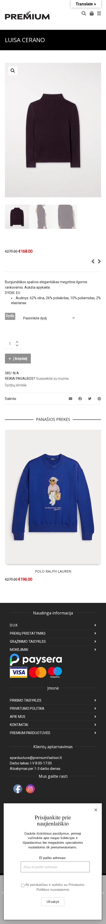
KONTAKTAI (19, 725)
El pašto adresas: (52, 858)
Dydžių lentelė (15, 385)
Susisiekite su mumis (52, 378)
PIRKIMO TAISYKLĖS (25, 700)
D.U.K (14, 625)
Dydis (10, 316)
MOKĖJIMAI (19, 650)
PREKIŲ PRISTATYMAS (28, 633)
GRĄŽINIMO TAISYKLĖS (28, 642)
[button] (12, 70)
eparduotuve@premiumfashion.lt (36, 758)
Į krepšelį (20, 359)
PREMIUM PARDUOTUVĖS (30, 733)
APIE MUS (17, 717)
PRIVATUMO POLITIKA (27, 708)
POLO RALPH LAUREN (53, 571)
